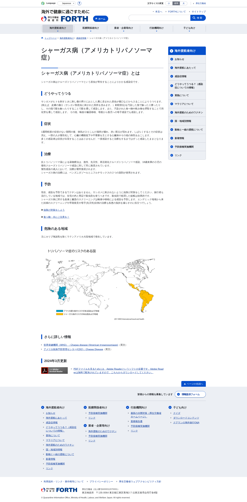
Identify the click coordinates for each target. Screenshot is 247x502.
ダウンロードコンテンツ (186, 417)
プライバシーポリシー (101, 481)
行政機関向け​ (139, 407)
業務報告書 (136, 421)
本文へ (158, 11)
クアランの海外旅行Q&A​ (186, 422)
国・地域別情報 (183, 121)
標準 (176, 3)
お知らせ (179, 59)
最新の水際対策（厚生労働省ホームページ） (146, 415)
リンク (178, 155)
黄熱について (182, 95)
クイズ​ (176, 413)
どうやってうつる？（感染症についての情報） (189, 86)
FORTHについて (177, 11)
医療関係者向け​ (97, 407)
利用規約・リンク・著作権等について (64, 481)
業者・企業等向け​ (99, 425)
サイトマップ (199, 11)
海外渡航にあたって (185, 67)
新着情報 (179, 138)
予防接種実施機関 (184, 146)
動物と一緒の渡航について (189, 129)
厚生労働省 (201, 3)
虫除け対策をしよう (54, 210)
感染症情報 (181, 76)
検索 (200, 17)
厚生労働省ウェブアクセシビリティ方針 (140, 481)
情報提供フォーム (191, 394)
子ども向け (180, 407)
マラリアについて (184, 104)
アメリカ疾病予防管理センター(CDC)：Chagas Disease (73, 349)
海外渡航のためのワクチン (189, 112)
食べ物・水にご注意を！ (56, 217)
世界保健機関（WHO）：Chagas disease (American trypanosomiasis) (81, 345)
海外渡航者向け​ (185, 50)
